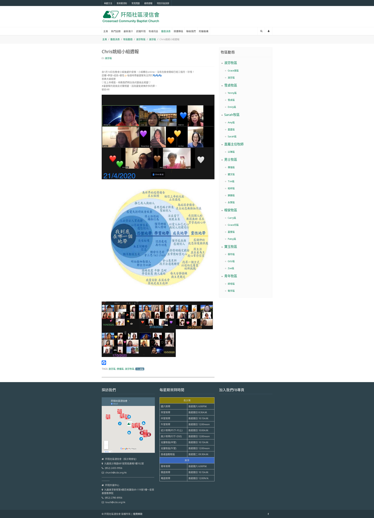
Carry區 (232, 217)
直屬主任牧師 (234, 144)
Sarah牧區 (232, 114)
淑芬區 (108, 58)
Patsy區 (232, 239)
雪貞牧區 (230, 85)
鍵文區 (231, 174)
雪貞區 (231, 100)
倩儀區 (120, 368)
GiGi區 (231, 261)
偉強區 (231, 167)
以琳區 (231, 151)
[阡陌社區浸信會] (131, 16)
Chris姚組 (140, 369)
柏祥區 (231, 188)
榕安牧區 (230, 210)
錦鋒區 (231, 195)
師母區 (231, 283)
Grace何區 (233, 224)
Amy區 (231, 122)
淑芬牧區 (129, 368)
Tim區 (231, 181)
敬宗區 (231, 290)
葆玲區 (231, 254)
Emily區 (232, 107)
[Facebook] (158, 362)
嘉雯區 (231, 232)
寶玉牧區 (230, 246)
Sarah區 (232, 136)
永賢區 (231, 202)
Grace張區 (233, 70)
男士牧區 (230, 159)
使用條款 (137, 514)
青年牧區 (230, 276)
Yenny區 (232, 93)
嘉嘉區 (231, 129)
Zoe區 (231, 268)
